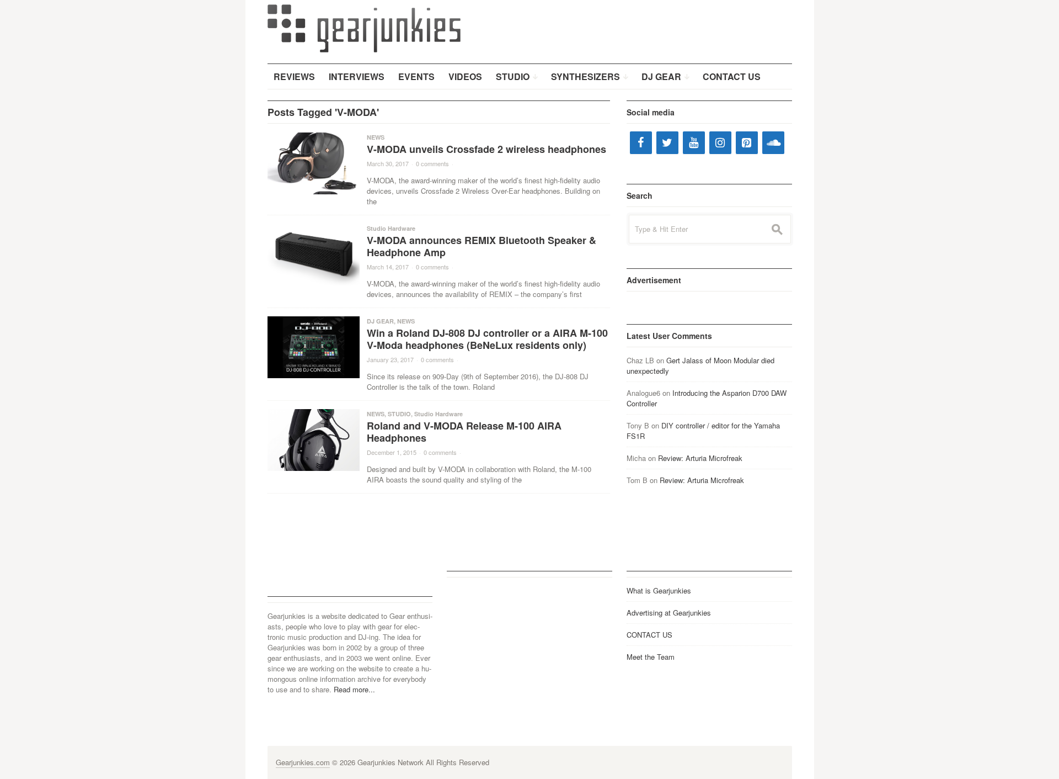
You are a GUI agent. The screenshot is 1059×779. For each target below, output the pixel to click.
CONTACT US (649, 634)
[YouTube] (694, 142)
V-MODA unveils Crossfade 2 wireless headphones (486, 149)
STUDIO (399, 414)
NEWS (375, 137)
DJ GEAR (380, 321)
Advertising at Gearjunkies (669, 612)
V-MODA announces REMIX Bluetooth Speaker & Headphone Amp (481, 246)
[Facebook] (641, 142)
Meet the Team (651, 656)
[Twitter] (667, 142)
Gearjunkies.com (303, 762)
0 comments (432, 163)
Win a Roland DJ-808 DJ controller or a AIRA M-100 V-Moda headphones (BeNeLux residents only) (487, 339)
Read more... (354, 689)
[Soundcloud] (773, 142)
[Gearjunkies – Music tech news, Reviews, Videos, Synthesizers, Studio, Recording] (364, 27)
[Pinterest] (747, 142)
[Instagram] (720, 142)
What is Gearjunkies (659, 590)
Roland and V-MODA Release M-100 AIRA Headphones (464, 431)
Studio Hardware (391, 228)
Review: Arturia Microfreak (700, 458)
